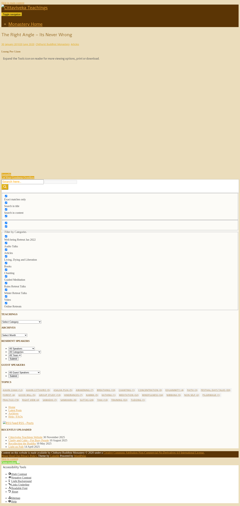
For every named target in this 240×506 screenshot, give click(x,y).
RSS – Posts (26, 423)
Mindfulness (152, 395)
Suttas (87, 399)
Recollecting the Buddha (22, 443)
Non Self (191, 395)
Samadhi (50, 399)
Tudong (138, 399)
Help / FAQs (15, 416)
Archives (13, 413)
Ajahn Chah (13, 390)
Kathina (109, 395)
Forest (9, 395)
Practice (11, 399)
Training (119, 399)
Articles (75, 44)
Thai (102, 399)
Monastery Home (25, 24)
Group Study (50, 395)
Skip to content (9, 458)
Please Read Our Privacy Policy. (19, 455)
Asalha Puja (63, 390)
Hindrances (73, 395)
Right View (30, 399)
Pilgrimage (211, 395)
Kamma (92, 395)
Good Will (26, 395)
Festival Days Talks (215, 390)
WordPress (80, 455)
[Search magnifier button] (5, 187)
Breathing (106, 390)
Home (11, 407)
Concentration (150, 390)
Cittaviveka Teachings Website (25, 437)
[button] (10, 462)
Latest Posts (15, 410)
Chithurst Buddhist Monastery (53, 44)
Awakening (84, 390)
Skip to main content (12, 2)
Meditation (129, 395)
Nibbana (174, 395)
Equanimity (175, 390)
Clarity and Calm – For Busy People (28, 440)
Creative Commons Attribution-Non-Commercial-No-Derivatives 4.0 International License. (154, 452)
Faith (192, 390)
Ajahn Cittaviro (38, 390)
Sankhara (68, 399)
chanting (127, 390)
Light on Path (16, 446)
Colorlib (54, 455)
